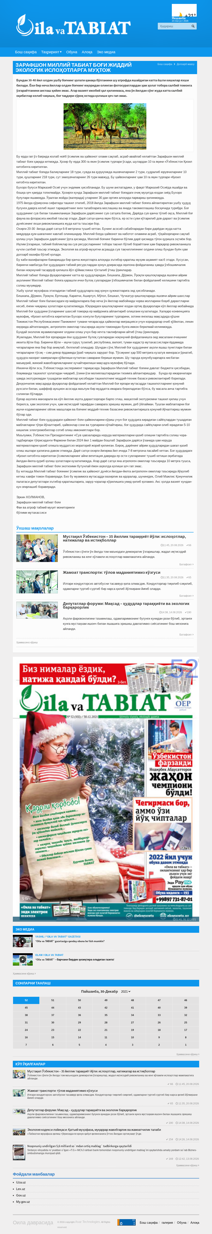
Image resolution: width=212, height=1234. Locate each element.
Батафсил (186, 564)
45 (26, 1007)
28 (106, 1022)
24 (26, 1030)
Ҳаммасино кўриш (27, 642)
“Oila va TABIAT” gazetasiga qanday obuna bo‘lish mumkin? (70, 941)
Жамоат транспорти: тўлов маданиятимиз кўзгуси (62, 1091)
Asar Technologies (87, 1221)
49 (106, 1000)
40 (159, 1007)
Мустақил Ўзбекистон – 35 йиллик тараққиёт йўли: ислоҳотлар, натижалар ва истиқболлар (91, 1071)
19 (132, 1030)
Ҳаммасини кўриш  (24, 973)
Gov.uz (21, 1195)
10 (132, 1037)
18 (159, 1030)
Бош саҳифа (26, 52)
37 (52, 1015)
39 (185, 1007)
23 (52, 1030)
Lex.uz (20, 1189)
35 (106, 1015)
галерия (167, 1222)
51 (52, 1000)
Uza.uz (21, 1182)
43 (79, 1007)
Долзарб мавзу (185, 64)
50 (79, 1000)
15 (52, 1037)
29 (79, 1022)
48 (132, 1000)
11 (106, 1037)
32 (185, 1015)
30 (52, 1022)
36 (79, 1015)
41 (132, 1007)
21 (106, 1030)
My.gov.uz (23, 1201)
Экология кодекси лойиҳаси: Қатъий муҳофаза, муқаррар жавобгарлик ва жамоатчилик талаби (94, 1130)
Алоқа (87, 52)
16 (26, 1037)
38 (26, 1015)
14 (79, 1037)
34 (132, 1015)
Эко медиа (106, 52)
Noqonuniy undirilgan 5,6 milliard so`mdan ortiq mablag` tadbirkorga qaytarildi (79, 1146)
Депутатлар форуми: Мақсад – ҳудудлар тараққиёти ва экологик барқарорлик (82, 1110)
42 (106, 1007)
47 (159, 1000)
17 (185, 1030)
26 (159, 1022)
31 (26, 1022)
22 (79, 1030)
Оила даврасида (33, 1222)
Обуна (71, 52)
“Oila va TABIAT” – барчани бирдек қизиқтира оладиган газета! (74, 959)
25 (185, 1022)
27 (132, 1022)
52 (26, 1000)
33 (159, 1015)
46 (185, 1000)
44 (52, 1007)
